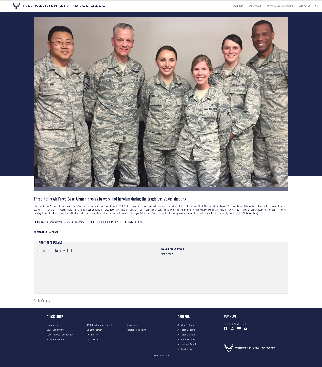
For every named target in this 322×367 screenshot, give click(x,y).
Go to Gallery (42, 300)
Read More (166, 253)
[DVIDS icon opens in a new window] (245, 328)
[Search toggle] (316, 6)
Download (41, 232)
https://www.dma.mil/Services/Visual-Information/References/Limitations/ (190, 266)
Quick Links (55, 316)
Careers (183, 316)
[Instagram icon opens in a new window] (232, 328)
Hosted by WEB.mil (161, 355)
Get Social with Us (235, 324)
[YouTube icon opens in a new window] (239, 328)
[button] (4, 6)
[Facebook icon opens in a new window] (226, 328)
